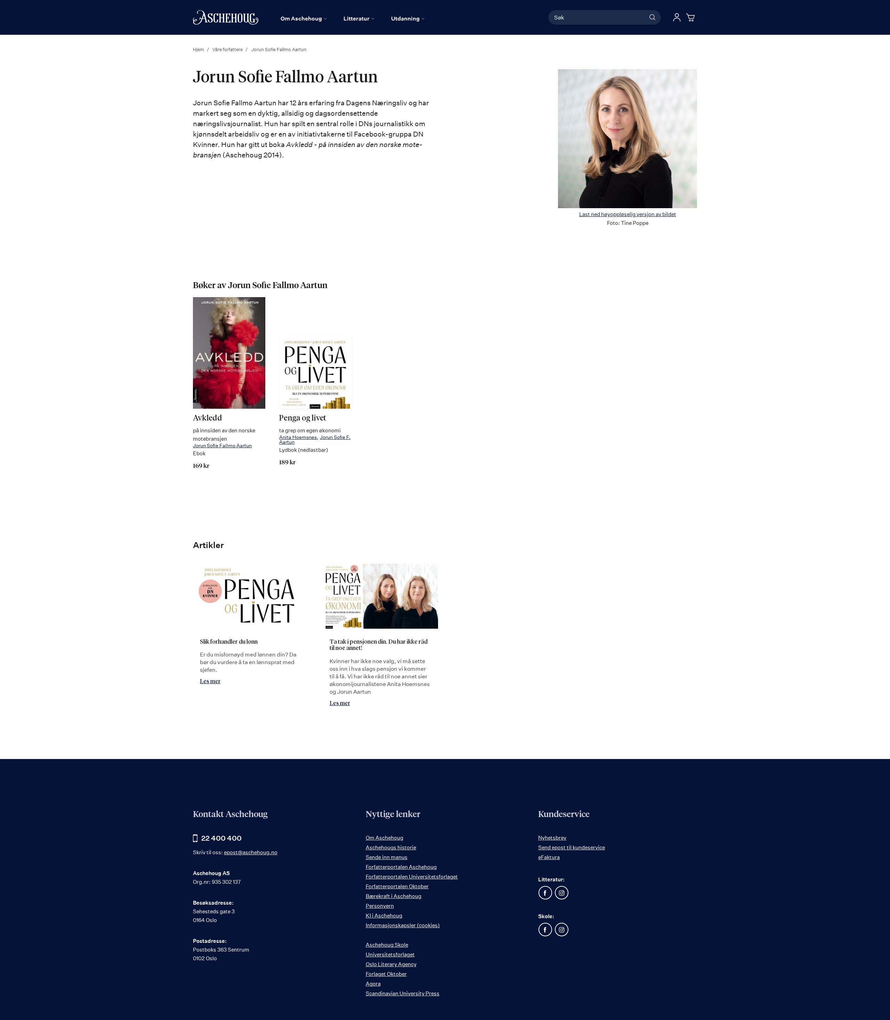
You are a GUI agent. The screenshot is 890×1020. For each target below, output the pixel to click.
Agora (373, 983)
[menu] (352, 18)
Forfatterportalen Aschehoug (401, 867)
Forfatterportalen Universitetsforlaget (412, 876)
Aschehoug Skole (387, 944)
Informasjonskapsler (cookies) (403, 925)
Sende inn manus (386, 857)
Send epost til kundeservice (571, 847)
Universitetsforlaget (390, 954)
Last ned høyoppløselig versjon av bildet (627, 214)
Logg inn (676, 17)
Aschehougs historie (391, 847)
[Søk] (653, 17)
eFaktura (549, 857)
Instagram (561, 893)
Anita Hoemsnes (298, 437)
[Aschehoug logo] (225, 17)
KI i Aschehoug (384, 915)
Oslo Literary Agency (391, 964)
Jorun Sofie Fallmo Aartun (222, 445)
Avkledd (207, 418)
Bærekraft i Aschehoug (393, 896)
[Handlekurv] (691, 17)
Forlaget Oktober (386, 974)
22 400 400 (221, 838)
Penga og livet (302, 418)
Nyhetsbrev (552, 837)
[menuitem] (303, 18)
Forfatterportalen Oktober (397, 886)
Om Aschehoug (384, 837)
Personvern (380, 906)
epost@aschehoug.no (250, 852)
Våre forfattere (228, 49)
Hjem (199, 49)
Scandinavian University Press (402, 993)
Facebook (545, 893)
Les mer (210, 681)
